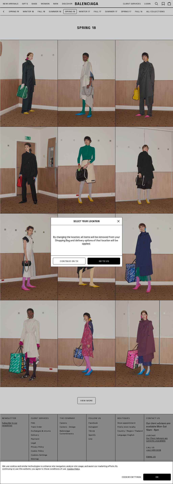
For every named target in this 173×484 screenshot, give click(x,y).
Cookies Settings (131, 477)
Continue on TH (69, 261)
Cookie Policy (73, 469)
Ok (157, 477)
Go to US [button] (104, 261)
